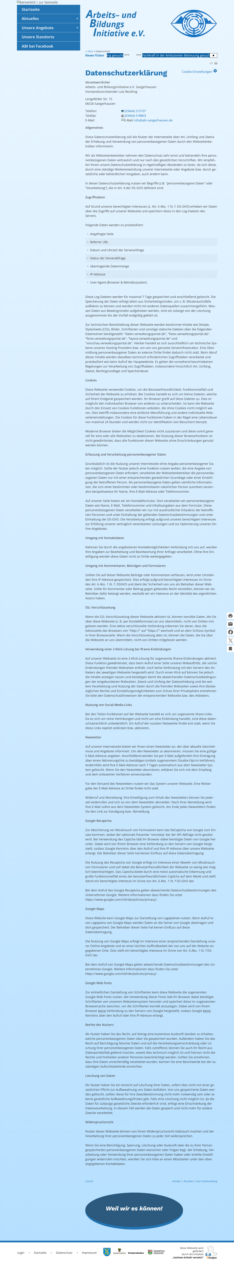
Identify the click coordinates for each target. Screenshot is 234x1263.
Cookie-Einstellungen (199, 71)
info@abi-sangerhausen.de (153, 120)
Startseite (31, 9)
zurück (89, 1181)
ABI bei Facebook (37, 46)
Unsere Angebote (38, 27)
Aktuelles (30, 18)
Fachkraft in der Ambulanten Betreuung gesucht (144, 55)
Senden (176, 1181)
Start (90, 51)
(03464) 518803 (135, 116)
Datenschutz (64, 1253)
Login (20, 1253)
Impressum (89, 1253)
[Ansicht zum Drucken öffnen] (215, 63)
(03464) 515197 (135, 111)
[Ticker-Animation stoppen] (213, 55)
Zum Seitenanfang (206, 1181)
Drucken (188, 1181)
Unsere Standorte (38, 36)
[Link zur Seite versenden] (211, 63)
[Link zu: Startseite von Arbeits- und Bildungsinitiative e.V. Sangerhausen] (151, 25)
